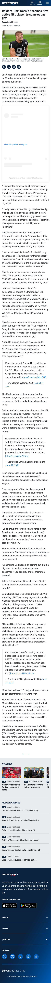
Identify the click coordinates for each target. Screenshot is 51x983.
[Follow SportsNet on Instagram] (28, 956)
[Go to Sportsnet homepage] (10, 3)
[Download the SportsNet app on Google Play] (28, 905)
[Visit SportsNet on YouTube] (12, 956)
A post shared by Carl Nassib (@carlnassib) (25, 178)
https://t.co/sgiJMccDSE (34, 377)
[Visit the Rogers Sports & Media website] (13, 971)
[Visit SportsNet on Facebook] (20, 956)
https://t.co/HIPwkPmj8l (22, 673)
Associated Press (10, 22)
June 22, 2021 (12, 465)
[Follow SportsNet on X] (4, 956)
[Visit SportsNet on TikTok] (36, 956)
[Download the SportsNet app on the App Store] (9, 905)
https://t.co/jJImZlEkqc (16, 455)
